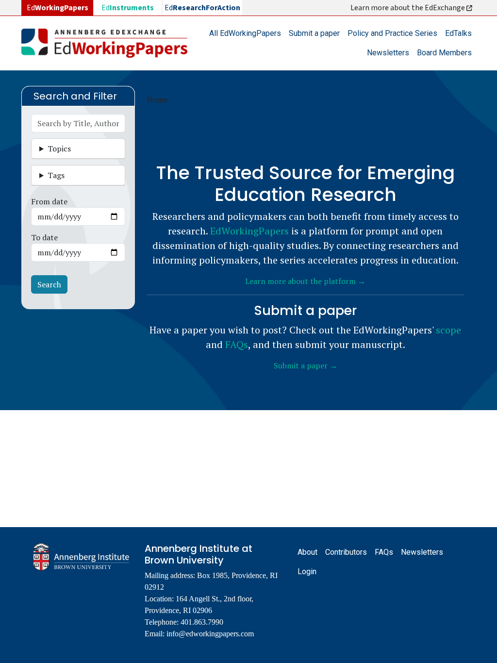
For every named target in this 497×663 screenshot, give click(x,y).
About (307, 552)
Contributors (346, 552)
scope (448, 329)
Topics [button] (59, 148)
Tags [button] (56, 175)
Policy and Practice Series (392, 33)
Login (307, 571)
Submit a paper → (305, 365)
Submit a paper (314, 33)
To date (44, 237)
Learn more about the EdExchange (408, 7)
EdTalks (458, 33)
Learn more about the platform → (305, 281)
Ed (127, 7)
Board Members (444, 52)
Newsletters (388, 52)
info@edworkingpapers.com (210, 634)
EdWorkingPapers (249, 230)
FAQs (236, 344)
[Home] (108, 43)
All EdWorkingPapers (245, 33)
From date (49, 201)
